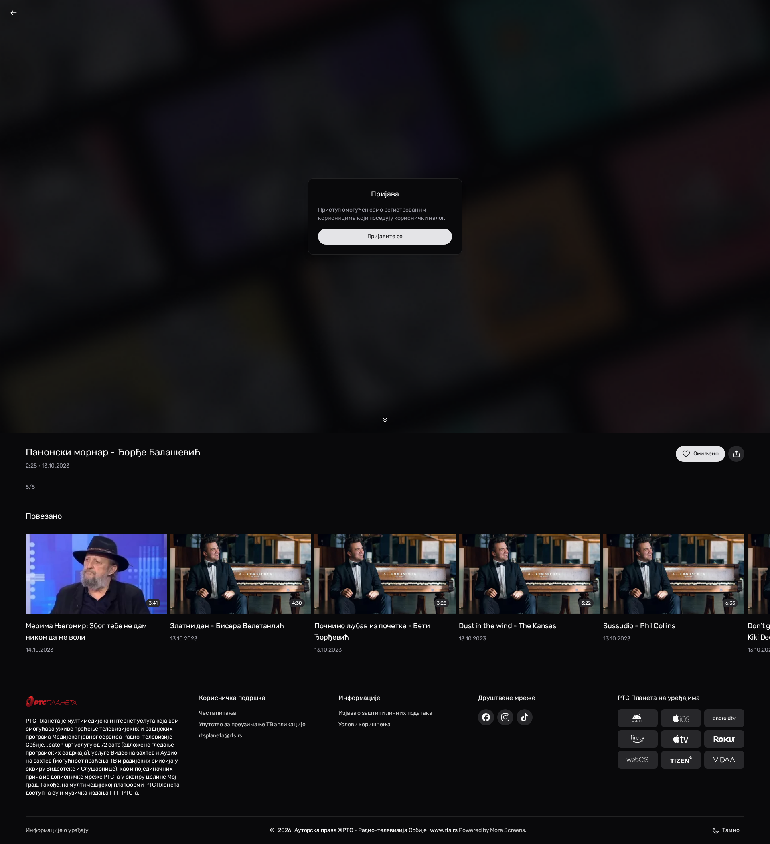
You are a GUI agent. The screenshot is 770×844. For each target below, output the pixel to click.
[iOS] (681, 718)
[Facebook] (486, 717)
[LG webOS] (638, 760)
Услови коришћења (364, 724)
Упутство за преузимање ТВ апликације (252, 724)
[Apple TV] (681, 739)
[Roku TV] (724, 739)
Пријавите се (385, 236)
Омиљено (706, 453)
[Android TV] (724, 718)
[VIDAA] (724, 760)
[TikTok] (525, 717)
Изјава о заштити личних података (385, 713)
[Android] (638, 718)
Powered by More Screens (492, 830)
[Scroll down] (385, 420)
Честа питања (217, 713)
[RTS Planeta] (51, 701)
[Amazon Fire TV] (638, 739)
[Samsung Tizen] (681, 760)
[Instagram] (505, 717)
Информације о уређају (57, 830)
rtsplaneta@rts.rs (220, 735)
